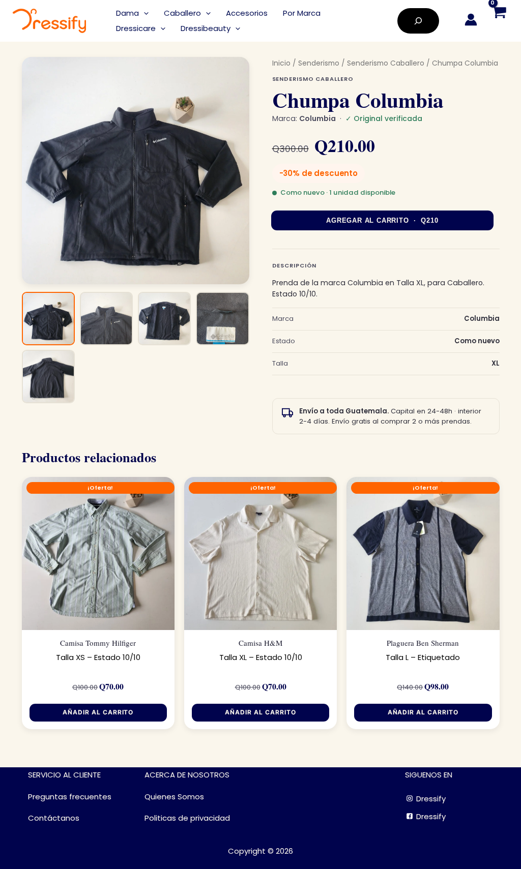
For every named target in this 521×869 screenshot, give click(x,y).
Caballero (182, 13)
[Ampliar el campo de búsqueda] (418, 21)
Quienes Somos (174, 796)
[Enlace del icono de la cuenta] (471, 19)
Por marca (302, 13)
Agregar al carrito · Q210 (382, 220)
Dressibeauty (205, 28)
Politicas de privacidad (187, 818)
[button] (144, 13)
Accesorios (247, 13)
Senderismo (318, 63)
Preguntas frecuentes (69, 796)
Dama (127, 13)
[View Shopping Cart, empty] (498, 21)
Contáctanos (53, 818)
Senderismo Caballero (385, 63)
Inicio (281, 63)
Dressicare (136, 28)
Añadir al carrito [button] (98, 712)
